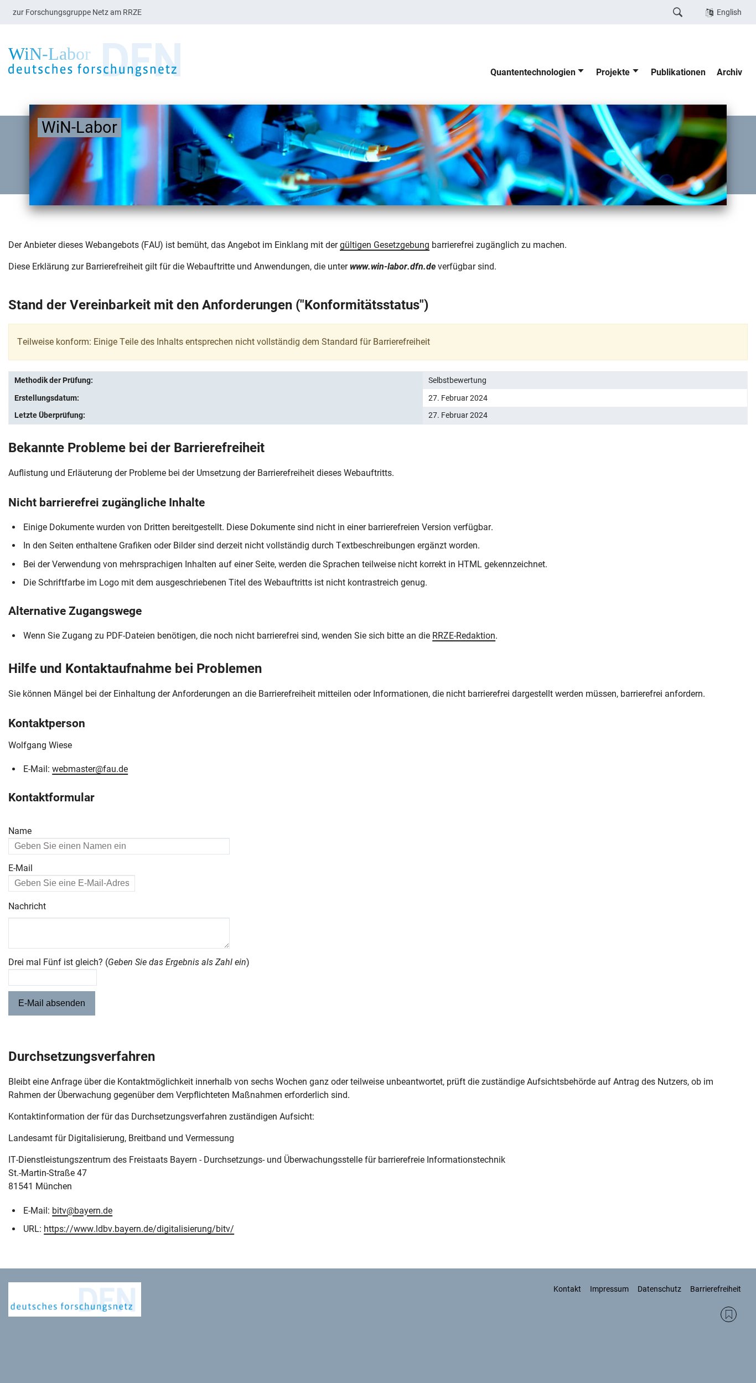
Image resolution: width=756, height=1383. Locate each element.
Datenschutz (659, 1288)
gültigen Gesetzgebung (384, 245)
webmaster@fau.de (90, 769)
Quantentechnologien (533, 72)
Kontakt (567, 1288)
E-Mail (20, 868)
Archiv (729, 72)
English (729, 12)
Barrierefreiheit (715, 1288)
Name (20, 831)
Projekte (613, 72)
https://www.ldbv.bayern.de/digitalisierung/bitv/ (139, 1229)
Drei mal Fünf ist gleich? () (129, 962)
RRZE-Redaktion (463, 635)
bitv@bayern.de (82, 1210)
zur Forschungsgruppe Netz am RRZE (77, 12)
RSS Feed (729, 1315)
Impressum (609, 1288)
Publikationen (678, 72)
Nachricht (27, 906)
